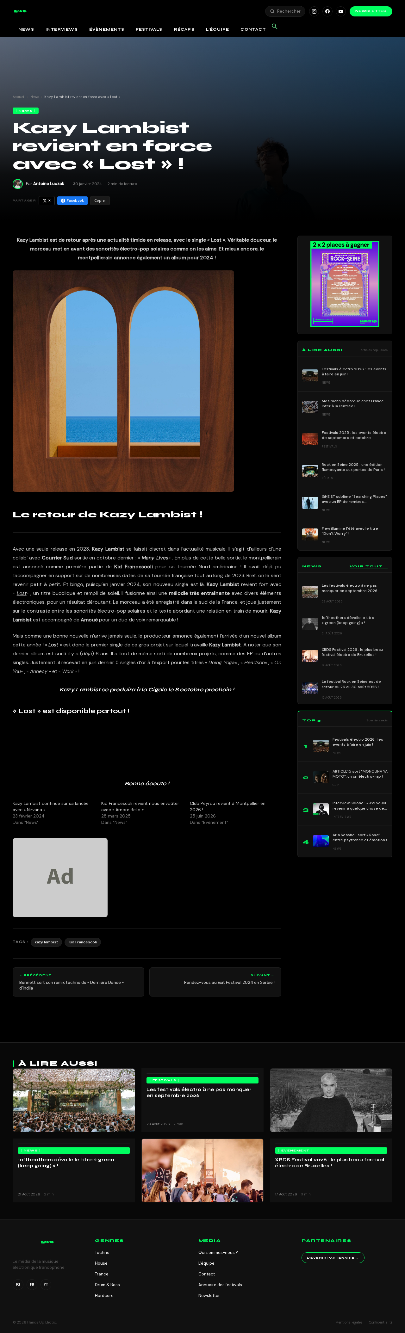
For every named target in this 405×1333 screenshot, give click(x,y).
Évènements (106, 29)
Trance (102, 1274)
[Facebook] (327, 11)
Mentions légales (349, 1322)
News (26, 29)
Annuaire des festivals (220, 1284)
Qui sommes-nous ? (218, 1252)
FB (32, 1284)
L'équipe (206, 1263)
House (101, 1263)
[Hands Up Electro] (20, 11)
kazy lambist (46, 942)
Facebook (75, 200)
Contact (252, 29)
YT (46, 1284)
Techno (102, 1252)
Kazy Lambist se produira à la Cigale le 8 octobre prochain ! (146, 689)
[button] (20, 11)
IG (18, 1284)
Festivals (149, 29)
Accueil (19, 97)
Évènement (295, 1150)
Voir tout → (369, 566)
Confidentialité (380, 1322)
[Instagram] (314, 11)
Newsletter (371, 11)
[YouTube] (341, 11)
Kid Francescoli (133, 566)
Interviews (62, 29)
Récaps (184, 29)
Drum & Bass (107, 1284)
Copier (100, 200)
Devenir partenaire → (333, 1258)
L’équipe (217, 29)
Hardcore (104, 1295)
